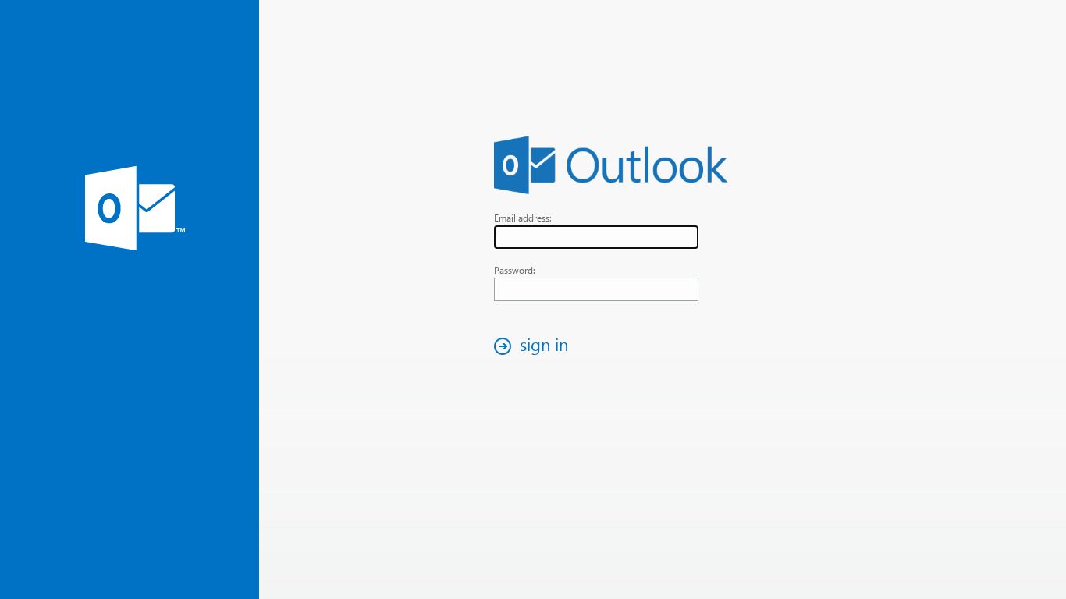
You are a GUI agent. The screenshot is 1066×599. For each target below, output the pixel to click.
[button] (535, 346)
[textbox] (596, 237)
